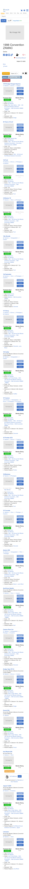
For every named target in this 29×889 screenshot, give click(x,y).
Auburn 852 (6, 550)
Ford (14, 194)
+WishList (20, 94)
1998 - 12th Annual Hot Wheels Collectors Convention (13, 106)
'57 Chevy (6, 311)
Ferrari (15, 747)
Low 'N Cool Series (13, 378)
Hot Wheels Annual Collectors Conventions (13, 826)
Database (3, 13)
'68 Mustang (6, 474)
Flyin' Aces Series (12, 105)
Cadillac (15, 394)
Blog (18, 13)
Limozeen (6, 832)
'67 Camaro (6, 398)
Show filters (6, 73)
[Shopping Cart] (21, 10)
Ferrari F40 (6, 710)
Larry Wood (20, 584)
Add (9, 20)
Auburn (15, 584)
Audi (14, 625)
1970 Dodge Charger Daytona (11, 84)
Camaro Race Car (8, 629)
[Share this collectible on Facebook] (4, 54)
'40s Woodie (6, 236)
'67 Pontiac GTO (8, 437)
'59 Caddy (6, 352)
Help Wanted (7, 489)
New (3, 20)
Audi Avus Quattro (8, 588)
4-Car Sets (19, 143)
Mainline (10, 297)
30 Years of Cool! (8, 122)
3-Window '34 (7, 198)
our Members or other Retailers (17, 780)
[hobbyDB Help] (24, 10)
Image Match (17, 20)
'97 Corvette (6, 510)
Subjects (7, 13)
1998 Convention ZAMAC (17, 108)
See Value (7, 99)
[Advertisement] (14, 4)
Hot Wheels (11, 103)
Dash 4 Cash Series (13, 612)
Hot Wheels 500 (7, 751)
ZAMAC (7, 110)
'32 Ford (5, 160)
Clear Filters (6, 80)
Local (21, 13)
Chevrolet (15, 306)
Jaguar (18, 827)
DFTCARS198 (13, 776)
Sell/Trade (20, 88)
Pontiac (15, 470)
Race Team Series (9, 424)
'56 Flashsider (7, 274)
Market (11, 13)
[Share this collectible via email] (9, 54)
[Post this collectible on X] (7, 54)
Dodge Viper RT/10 (8, 669)
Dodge (14, 117)
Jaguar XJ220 (7, 786)
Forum (15, 13)
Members (25, 13)
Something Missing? (21, 58)
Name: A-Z (14, 73)
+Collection (20, 91)
